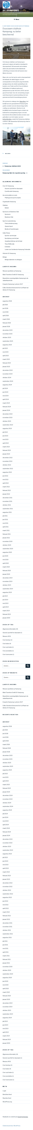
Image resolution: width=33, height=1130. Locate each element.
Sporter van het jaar (10, 235)
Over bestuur (6, 640)
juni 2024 (5, 392)
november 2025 (7, 334)
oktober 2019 (7, 585)
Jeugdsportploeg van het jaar (13, 241)
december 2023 (7, 414)
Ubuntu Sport (9, 226)
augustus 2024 (7, 385)
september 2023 (8, 425)
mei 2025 (5, 352)
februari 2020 (7, 570)
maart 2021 (6, 530)
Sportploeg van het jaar (12, 238)
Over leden (6, 643)
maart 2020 (6, 567)
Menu (17, 19)
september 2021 (8, 508)
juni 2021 (5, 519)
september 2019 (8, 589)
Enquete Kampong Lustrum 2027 (13, 284)
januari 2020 (6, 574)
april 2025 (6, 355)
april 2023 (6, 443)
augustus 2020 (7, 552)
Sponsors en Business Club (11, 212)
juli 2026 (5, 305)
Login (4, 1091)
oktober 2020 (7, 545)
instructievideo (7, 119)
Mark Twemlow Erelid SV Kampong (13, 274)
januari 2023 (6, 454)
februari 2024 (7, 406)
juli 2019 (5, 596)
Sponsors (7, 214)
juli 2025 (5, 348)
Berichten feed (7, 1094)
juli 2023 (5, 432)
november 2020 (7, 541)
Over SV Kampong (8, 186)
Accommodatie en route (10, 195)
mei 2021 (5, 523)
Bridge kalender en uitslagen (13, 259)
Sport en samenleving (9, 221)
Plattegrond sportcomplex (13, 198)
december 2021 (7, 498)
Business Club (9, 217)
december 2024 (7, 370)
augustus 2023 (7, 428)
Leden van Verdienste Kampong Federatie (17, 249)
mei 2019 (5, 603)
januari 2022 (6, 494)
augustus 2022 (7, 472)
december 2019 (7, 578)
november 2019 (7, 581)
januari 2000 (6, 618)
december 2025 (7, 330)
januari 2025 (6, 366)
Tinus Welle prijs (9, 244)
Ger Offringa (24, 26)
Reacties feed (7, 1098)
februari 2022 (7, 490)
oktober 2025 (7, 337)
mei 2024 (5, 396)
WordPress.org (7, 1102)
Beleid (7, 208)
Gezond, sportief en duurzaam (14, 188)
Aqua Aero (23, 101)
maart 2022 (6, 487)
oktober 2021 (7, 505)
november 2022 (7, 461)
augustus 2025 (7, 345)
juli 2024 (5, 388)
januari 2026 (6, 326)
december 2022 (7, 457)
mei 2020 (5, 559)
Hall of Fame (6, 233)
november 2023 (7, 417)
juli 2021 (5, 516)
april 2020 (6, 563)
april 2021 (6, 527)
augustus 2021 (7, 512)
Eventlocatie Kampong (12, 191)
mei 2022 (5, 479)
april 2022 (6, 483)
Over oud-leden (7, 647)
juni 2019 (5, 599)
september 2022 (8, 468)
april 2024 (6, 399)
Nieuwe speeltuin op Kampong (12, 271)
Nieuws (8, 153)
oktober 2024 (7, 377)
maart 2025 (6, 359)
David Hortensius (23, 1117)
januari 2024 (6, 410)
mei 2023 (5, 439)
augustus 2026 (7, 301)
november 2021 (7, 501)
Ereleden (7, 247)
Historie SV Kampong (9, 253)
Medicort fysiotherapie (11, 229)
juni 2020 (5, 556)
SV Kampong (11, 10)
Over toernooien (7, 654)
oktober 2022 (7, 465)
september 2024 (8, 381)
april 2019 (6, 607)
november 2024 (7, 374)
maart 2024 (6, 403)
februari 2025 (7, 363)
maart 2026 (6, 319)
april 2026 (6, 315)
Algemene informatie (9, 629)
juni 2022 (5, 476)
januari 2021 (6, 538)
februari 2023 (7, 450)
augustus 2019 (7, 592)
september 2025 (8, 341)
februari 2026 (7, 323)
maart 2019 (6, 610)
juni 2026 (5, 308)
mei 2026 (5, 312)
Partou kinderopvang (11, 223)
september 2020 (8, 548)
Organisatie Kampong (9, 201)
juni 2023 (5, 436)
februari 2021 (7, 534)
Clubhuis (5, 205)
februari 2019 (7, 614)
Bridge (5, 257)
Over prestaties (7, 651)
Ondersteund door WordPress (11, 1125)
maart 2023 (6, 447)
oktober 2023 (7, 421)
